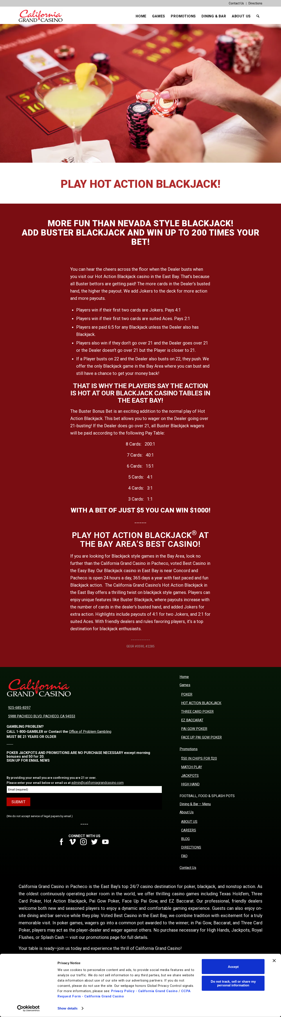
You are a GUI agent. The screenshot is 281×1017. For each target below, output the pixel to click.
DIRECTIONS (191, 847)
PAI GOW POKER (194, 729)
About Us (187, 812)
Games (185, 685)
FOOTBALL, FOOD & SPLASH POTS (207, 796)
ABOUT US (189, 822)
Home (184, 677)
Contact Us (236, 3)
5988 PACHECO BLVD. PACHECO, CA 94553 (41, 716)
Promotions (189, 749)
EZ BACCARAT (192, 720)
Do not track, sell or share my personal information (233, 983)
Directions (255, 3)
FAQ (184, 856)
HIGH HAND (190, 784)
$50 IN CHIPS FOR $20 (199, 758)
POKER (186, 694)
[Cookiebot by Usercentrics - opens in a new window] (28, 1008)
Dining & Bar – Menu (195, 804)
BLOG (185, 839)
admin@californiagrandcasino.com (97, 783)
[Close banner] (274, 960)
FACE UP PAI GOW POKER (201, 737)
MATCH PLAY (191, 767)
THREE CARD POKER (197, 711)
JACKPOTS (190, 776)
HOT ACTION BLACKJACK (201, 703)
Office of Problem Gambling (90, 732)
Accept (233, 966)
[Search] (258, 16)
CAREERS (188, 830)
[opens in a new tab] (63, 844)
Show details (67, 1008)
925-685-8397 (19, 708)
